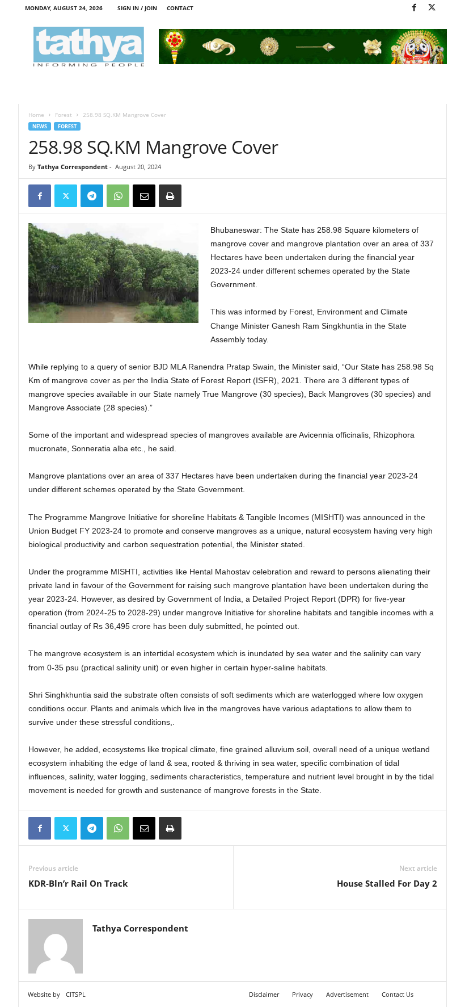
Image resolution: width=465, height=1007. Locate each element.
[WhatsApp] (118, 195)
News (39, 126)
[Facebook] (414, 8)
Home (36, 115)
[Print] (170, 195)
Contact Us (397, 994)
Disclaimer (264, 994)
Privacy (302, 994)
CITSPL (76, 994)
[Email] (144, 195)
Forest (63, 115)
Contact (180, 8)
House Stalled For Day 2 (387, 883)
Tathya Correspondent (72, 166)
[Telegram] (92, 195)
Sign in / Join (137, 8)
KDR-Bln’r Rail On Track (78, 883)
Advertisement (347, 994)
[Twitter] (431, 8)
